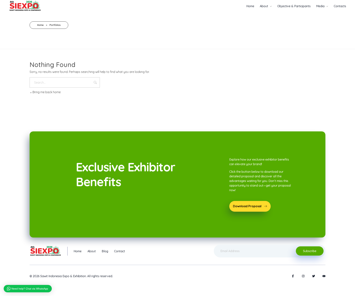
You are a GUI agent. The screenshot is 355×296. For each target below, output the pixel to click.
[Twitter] (313, 276)
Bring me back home (47, 92)
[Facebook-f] (292, 276)
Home (40, 25)
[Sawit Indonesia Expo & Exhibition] (25, 5)
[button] (250, 206)
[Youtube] (323, 276)
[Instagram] (303, 276)
